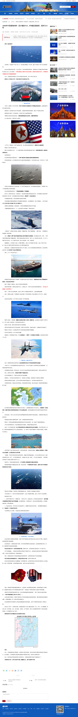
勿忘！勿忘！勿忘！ (62, 88)
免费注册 (74, 0)
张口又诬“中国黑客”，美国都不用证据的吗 (30, 18)
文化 (38, 13)
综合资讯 (16, 13)
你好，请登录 (69, 0)
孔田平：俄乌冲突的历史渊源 (40, 679)
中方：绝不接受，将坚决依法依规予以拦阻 (48, 18)
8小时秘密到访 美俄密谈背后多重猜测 (66, 18)
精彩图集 (55, 13)
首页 (5, 13)
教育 (44, 13)
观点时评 (21, 13)
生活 (50, 13)
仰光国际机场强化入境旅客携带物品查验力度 (11, 18)
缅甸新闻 (10, 13)
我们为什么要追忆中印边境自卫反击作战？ (14, 680)
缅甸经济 (27, 13)
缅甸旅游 (33, 13)
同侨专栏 (61, 13)
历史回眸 (66, 13)
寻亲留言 (72, 13)
